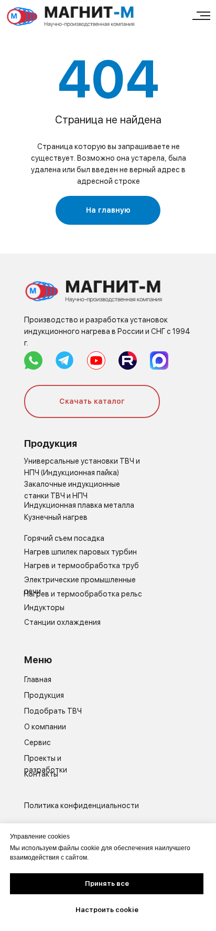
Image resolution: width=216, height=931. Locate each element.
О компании (45, 727)
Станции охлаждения (62, 622)
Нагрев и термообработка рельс (83, 594)
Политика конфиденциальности (81, 805)
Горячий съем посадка (64, 538)
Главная (37, 679)
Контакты (41, 774)
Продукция (44, 695)
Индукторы (44, 607)
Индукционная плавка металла (79, 505)
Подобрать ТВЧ (53, 711)
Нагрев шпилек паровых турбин (80, 552)
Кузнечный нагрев (56, 517)
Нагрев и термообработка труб (81, 565)
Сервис (37, 742)
